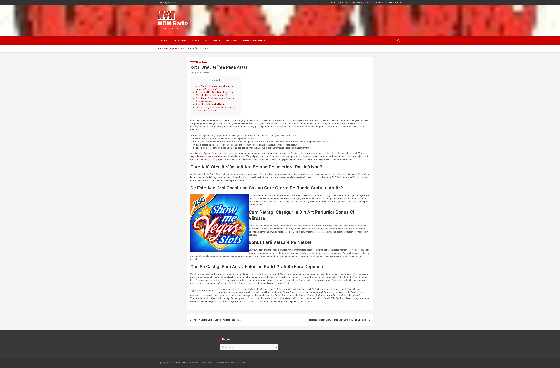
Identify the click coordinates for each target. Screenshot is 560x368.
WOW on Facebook (394, 2)
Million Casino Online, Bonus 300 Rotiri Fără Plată (217, 320)
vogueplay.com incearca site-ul (205, 156)
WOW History (356, 2)
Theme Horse (206, 362)
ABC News (378, 2)
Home (332, 2)
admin (206, 73)
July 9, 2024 (195, 73)
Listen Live (342, 2)
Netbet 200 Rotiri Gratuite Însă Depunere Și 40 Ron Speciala (337, 320)
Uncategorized (198, 62)
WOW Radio (173, 23)
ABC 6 (367, 2)
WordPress (241, 362)
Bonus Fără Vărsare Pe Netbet (210, 104)
